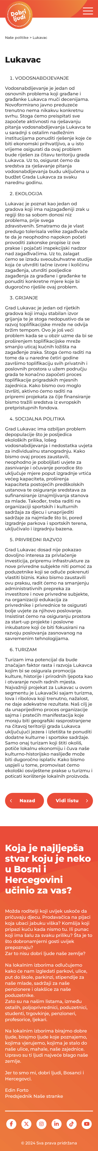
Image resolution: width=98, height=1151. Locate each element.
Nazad (27, 800)
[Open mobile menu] (88, 10)
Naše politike (17, 37)
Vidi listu (67, 800)
